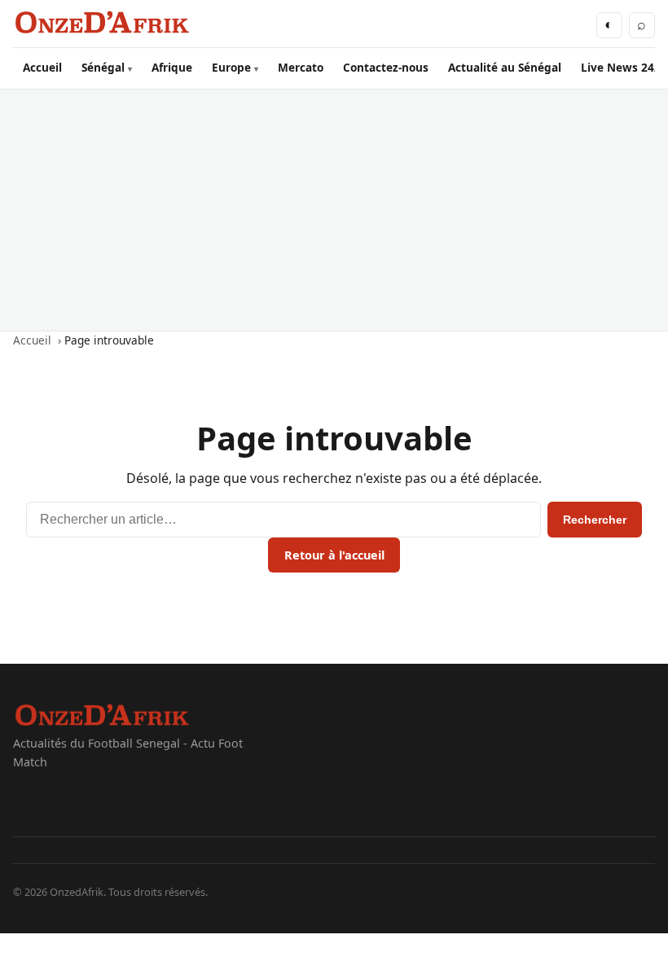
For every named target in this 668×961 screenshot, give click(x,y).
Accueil (42, 67)
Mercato (300, 67)
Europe (231, 67)
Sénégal (103, 67)
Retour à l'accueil (334, 555)
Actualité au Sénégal (504, 67)
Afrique (172, 67)
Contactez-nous (385, 67)
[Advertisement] (334, 210)
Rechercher (594, 519)
